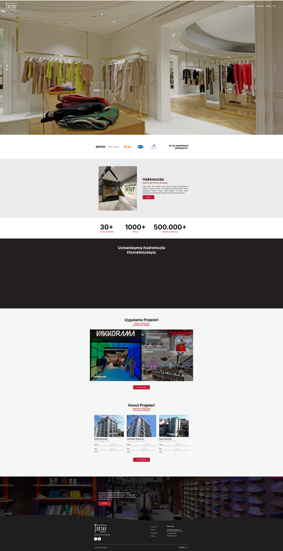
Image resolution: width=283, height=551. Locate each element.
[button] (251, 6)
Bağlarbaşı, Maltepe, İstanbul (167, 441)
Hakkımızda (242, 6)
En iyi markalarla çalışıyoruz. (178, 146)
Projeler (250, 6)
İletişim (268, 6)
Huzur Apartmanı (165, 439)
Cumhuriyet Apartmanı (135, 439)
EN (274, 6)
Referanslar (260, 6)
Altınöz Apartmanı (101, 439)
